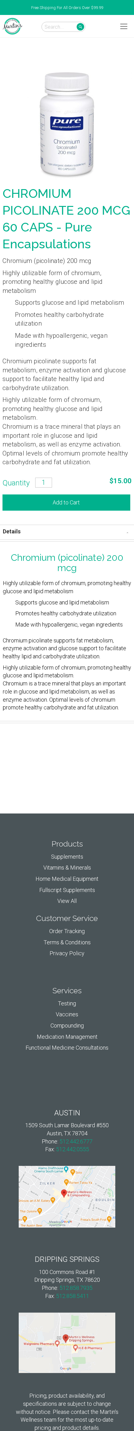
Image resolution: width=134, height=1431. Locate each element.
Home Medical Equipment (67, 878)
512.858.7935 (76, 1288)
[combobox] (63, 27)
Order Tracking (67, 931)
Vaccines (67, 1014)
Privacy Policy (67, 953)
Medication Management (67, 1036)
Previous (3, 8)
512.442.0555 (72, 1149)
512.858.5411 (72, 1296)
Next (131, 8)
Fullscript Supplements (67, 890)
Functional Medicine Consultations (67, 1047)
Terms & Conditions (67, 942)
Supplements (67, 856)
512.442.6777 (76, 1141)
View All (67, 901)
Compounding (67, 1025)
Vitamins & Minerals (67, 867)
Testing (67, 1003)
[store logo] (12, 26)
